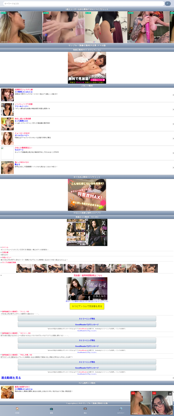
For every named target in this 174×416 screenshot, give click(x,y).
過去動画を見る (11, 377)
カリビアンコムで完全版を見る (87, 306)
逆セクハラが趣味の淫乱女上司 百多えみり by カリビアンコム (87, 301)
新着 (51, 410)
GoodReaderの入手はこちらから (87, 330)
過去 (85, 410)
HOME (17, 410)
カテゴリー (120, 410)
